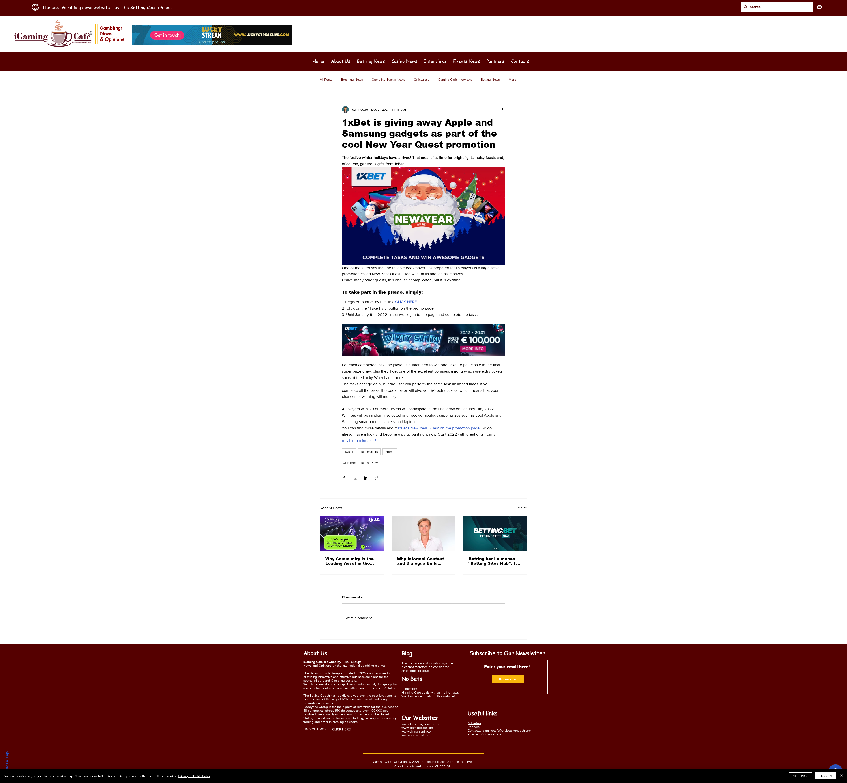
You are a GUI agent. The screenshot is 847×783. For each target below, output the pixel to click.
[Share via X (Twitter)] (355, 478)
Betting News (490, 79)
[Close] (841, 775)
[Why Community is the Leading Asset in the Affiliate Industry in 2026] (352, 533)
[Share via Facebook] (344, 478)
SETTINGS (800, 776)
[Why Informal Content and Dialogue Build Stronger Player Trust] (423, 533)
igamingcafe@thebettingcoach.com (507, 730)
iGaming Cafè (313, 662)
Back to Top (7, 763)
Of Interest (421, 79)
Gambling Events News (388, 79)
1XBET (349, 451)
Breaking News (352, 79)
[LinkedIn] (819, 7)
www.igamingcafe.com (417, 727)
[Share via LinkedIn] (366, 478)
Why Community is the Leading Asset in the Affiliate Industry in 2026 (349, 561)
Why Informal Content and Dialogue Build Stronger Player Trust (420, 561)
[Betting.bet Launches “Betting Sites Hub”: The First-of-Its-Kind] (495, 533)
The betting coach (433, 761)
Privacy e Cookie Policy (194, 776)
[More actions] (502, 109)
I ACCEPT (826, 776)
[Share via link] (376, 478)
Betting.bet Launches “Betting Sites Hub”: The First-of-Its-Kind (494, 561)
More (512, 79)
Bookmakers (369, 451)
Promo (389, 451)
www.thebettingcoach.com (420, 724)
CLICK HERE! (341, 729)
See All (522, 507)
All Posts (326, 79)
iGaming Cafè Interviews (454, 79)
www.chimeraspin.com (417, 731)
